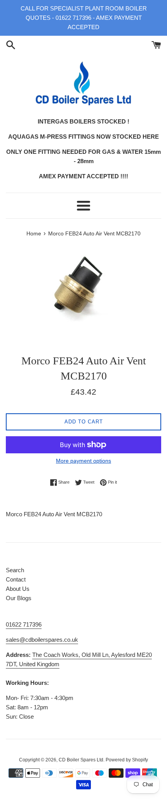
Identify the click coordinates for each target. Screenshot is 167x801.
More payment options (83, 461)
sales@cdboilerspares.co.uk (42, 639)
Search (15, 570)
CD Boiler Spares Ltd (81, 760)
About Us (18, 588)
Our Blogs (18, 598)
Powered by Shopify (127, 760)
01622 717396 (24, 624)
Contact (16, 579)
